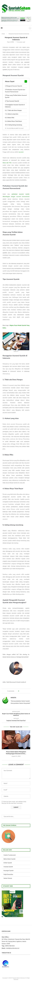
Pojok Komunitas (8, 874)
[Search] (27, 28)
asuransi (21, 152)
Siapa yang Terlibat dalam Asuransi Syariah (16, 96)
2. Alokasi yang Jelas (12, 114)
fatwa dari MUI (7, 163)
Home (3, 34)
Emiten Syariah (8, 863)
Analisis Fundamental (10, 855)
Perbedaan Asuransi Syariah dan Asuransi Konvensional (15, 91)
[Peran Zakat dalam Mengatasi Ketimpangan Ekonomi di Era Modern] (16, 739)
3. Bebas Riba (10, 117)
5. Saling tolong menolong (14, 125)
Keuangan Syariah (9, 870)
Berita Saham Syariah (9, 859)
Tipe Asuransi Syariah (12, 101)
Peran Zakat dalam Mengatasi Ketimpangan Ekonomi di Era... (16, 753)
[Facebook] (20, 28)
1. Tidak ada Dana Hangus (14, 110)
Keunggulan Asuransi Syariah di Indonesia (15, 106)
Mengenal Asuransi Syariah (14, 86)
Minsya (13, 698)
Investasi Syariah (8, 867)
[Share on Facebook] (21, 691)
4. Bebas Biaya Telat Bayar (14, 121)
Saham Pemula (8, 878)
